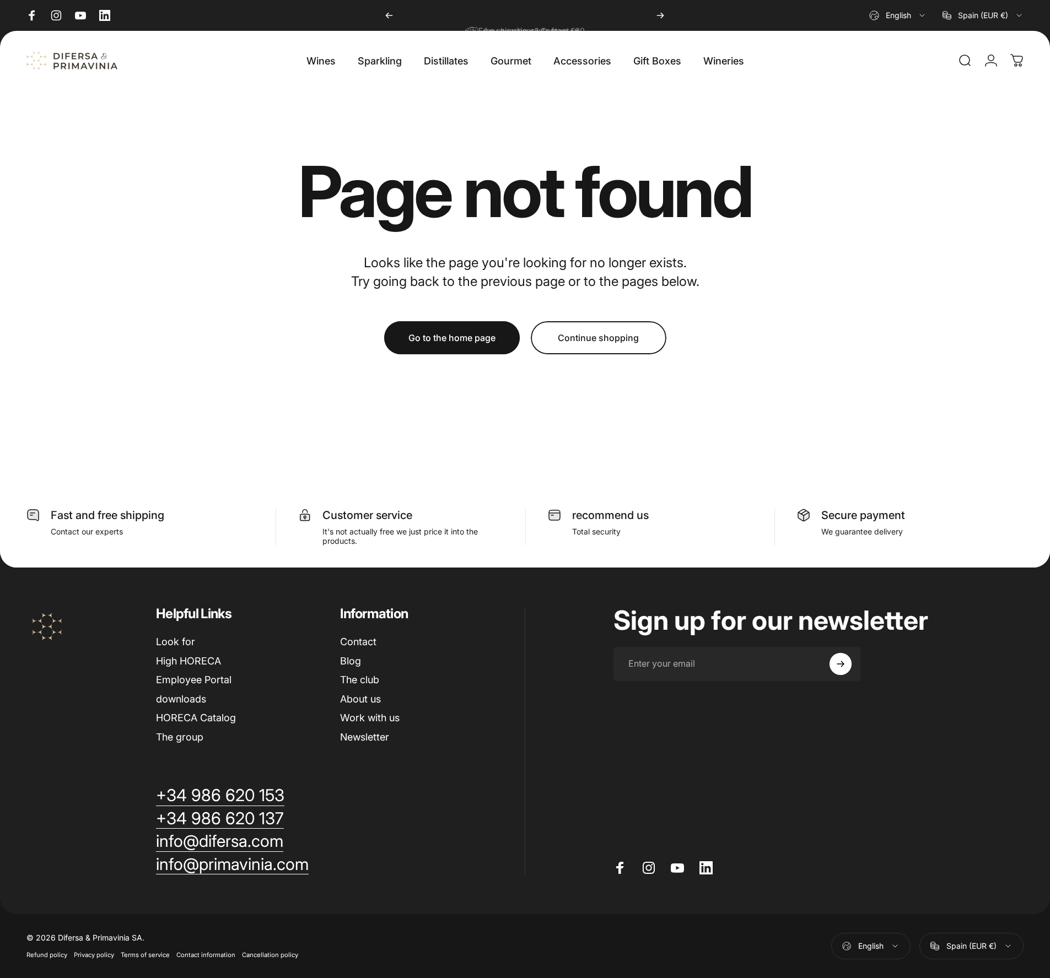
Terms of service (145, 955)
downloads (181, 699)
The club (359, 679)
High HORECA (188, 661)
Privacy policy (94, 955)
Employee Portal (193, 679)
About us (360, 699)
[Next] (660, 15)
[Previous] (389, 15)
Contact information (205, 955)
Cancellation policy (270, 955)
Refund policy (46, 955)
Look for (175, 641)
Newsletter (364, 737)
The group (179, 737)
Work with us (370, 717)
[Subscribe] (841, 664)
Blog (350, 661)
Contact (358, 641)
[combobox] (898, 15)
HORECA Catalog (196, 717)
